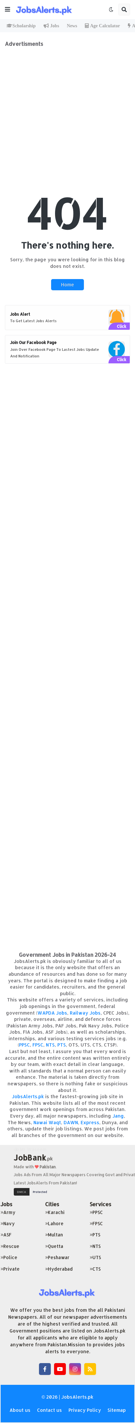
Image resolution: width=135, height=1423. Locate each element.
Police (10, 1257)
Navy (9, 1223)
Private (11, 1269)
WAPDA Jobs (52, 1013)
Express (90, 1122)
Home (67, 284)
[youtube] (60, 1369)
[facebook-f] (45, 1369)
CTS (96, 1269)
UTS (96, 1257)
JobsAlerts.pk (28, 1096)
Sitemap (116, 1410)
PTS (61, 1045)
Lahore (56, 1223)
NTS (50, 1045)
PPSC (24, 1045)
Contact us (49, 1410)
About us (20, 1410)
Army (9, 1212)
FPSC (37, 1045)
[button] (7, 9)
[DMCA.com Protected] (32, 1191)
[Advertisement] (67, 115)
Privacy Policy (84, 1410)
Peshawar (58, 1257)
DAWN (71, 1122)
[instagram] (75, 1369)
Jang (118, 1116)
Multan (55, 1234)
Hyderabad (60, 1269)
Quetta (55, 1246)
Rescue (11, 1246)
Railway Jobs (85, 1013)
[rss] (90, 1369)
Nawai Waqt (47, 1122)
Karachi (56, 1212)
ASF (7, 1234)
